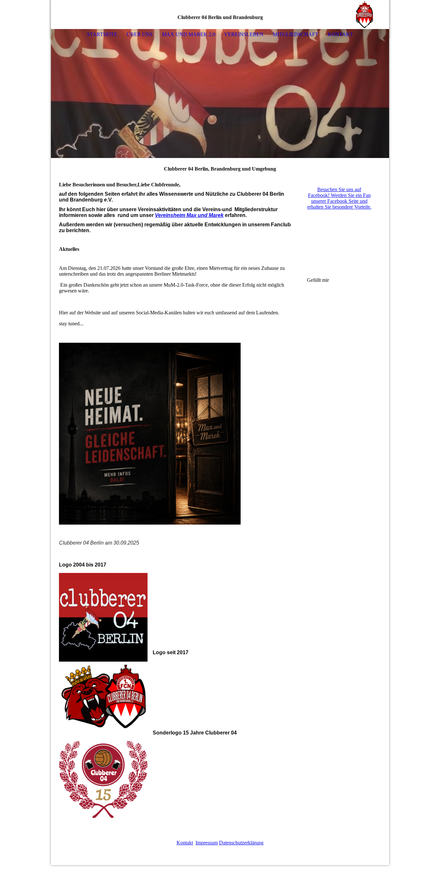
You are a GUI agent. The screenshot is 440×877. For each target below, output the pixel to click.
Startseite (102, 34)
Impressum (207, 842)
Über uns (140, 34)
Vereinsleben (243, 34)
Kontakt (340, 34)
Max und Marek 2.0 (188, 34)
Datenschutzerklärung (241, 842)
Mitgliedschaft (295, 34)
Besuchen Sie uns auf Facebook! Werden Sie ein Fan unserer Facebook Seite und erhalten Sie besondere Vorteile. (339, 198)
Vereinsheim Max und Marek (189, 215)
